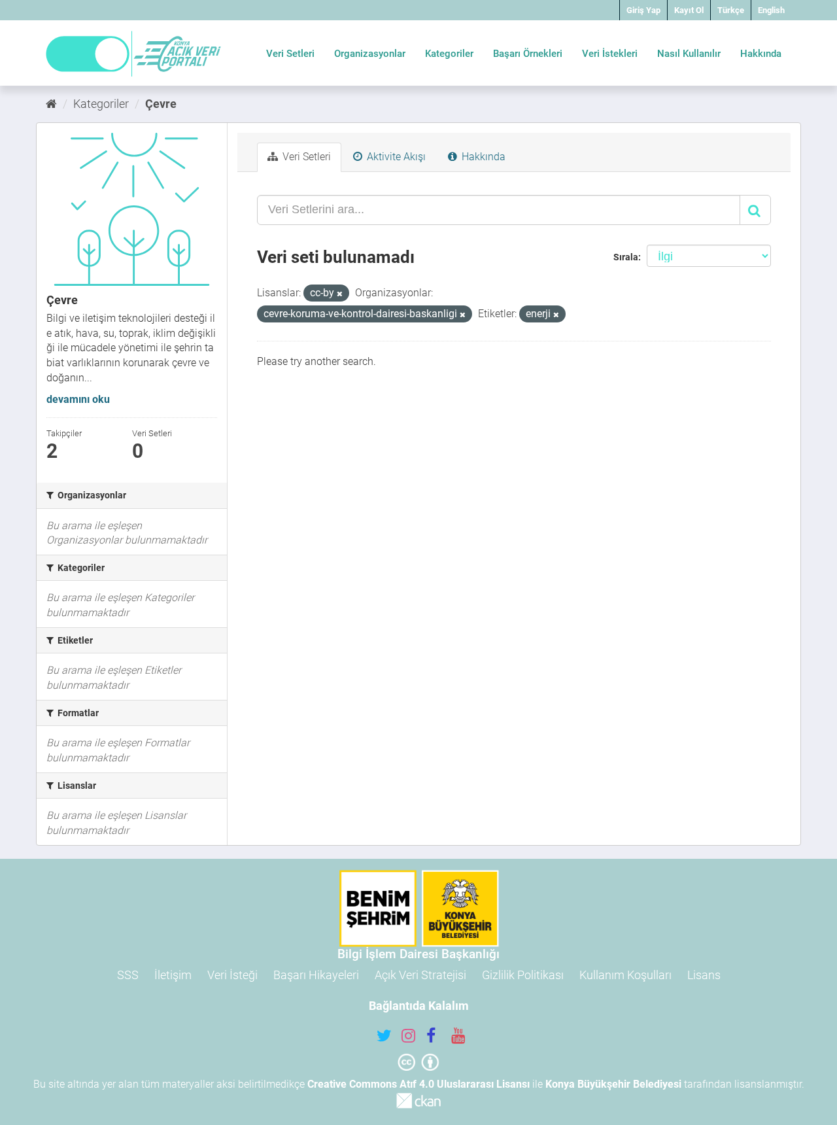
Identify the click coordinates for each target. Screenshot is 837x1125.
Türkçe (730, 10)
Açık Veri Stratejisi (420, 975)
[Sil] (340, 294)
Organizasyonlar (369, 54)
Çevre (161, 104)
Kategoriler (449, 54)
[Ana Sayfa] (51, 104)
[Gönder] (755, 210)
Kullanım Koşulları (625, 975)
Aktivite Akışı (395, 156)
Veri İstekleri (610, 54)
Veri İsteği (232, 975)
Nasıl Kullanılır (689, 54)
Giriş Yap (643, 10)
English (771, 10)
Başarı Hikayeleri (316, 975)
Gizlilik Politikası (523, 975)
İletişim (173, 975)
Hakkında (760, 54)
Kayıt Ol (689, 10)
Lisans (704, 975)
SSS (128, 975)
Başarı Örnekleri (527, 54)
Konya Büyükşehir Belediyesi (613, 1084)
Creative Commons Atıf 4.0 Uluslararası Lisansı (418, 1084)
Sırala (625, 257)
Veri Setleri (290, 54)
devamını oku (78, 399)
